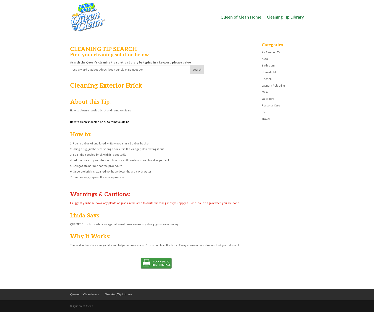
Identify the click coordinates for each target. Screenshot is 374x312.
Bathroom (268, 65)
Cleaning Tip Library (285, 18)
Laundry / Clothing (273, 85)
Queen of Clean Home (241, 18)
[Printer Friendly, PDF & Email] (156, 268)
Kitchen (267, 79)
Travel (266, 119)
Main (265, 92)
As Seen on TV (271, 52)
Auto (265, 59)
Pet (264, 112)
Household (269, 72)
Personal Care (271, 105)
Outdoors (268, 99)
